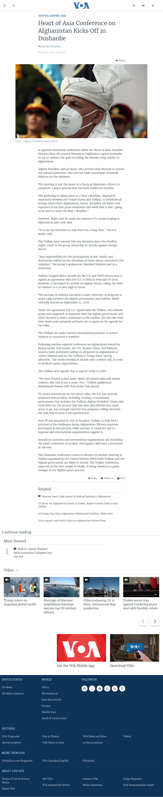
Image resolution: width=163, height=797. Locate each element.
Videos (127, 736)
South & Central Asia (52, 16)
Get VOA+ (48, 778)
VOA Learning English (55, 760)
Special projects (11, 742)
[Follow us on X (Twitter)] (92, 689)
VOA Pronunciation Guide (138, 785)
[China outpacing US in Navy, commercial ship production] (101, 587)
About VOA (8, 788)
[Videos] (143, 5)
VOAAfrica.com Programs (17, 760)
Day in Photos (50, 736)
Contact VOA (90, 778)
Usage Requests (132, 778)
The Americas (50, 693)
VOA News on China (94, 736)
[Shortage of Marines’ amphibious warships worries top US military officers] (62, 587)
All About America (13, 693)
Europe (46, 705)
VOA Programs (10, 736)
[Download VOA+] (134, 648)
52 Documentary (93, 742)
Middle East (49, 712)
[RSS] (115, 689)
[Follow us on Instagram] (107, 689)
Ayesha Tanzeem (51, 46)
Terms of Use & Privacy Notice (16, 780)
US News (7, 687)
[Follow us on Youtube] (100, 689)
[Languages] (134, 5)
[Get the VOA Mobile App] (81, 648)
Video (9, 570)
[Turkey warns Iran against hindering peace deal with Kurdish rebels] (141, 587)
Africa (45, 687)
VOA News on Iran (53, 742)
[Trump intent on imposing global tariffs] (22, 587)
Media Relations (92, 785)
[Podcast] (122, 689)
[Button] (120, 60)
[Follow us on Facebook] (85, 689)
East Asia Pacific (52, 699)
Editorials (89, 760)
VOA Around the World (56, 785)
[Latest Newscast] (153, 5)
